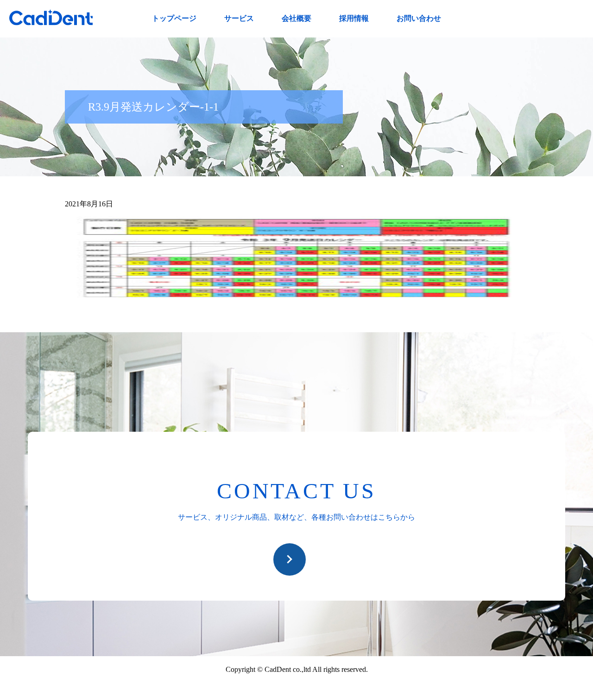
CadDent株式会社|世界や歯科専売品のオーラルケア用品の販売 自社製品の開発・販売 (51, 17)
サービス (239, 18)
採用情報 (354, 18)
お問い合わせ (419, 18)
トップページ (174, 18)
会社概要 (296, 18)
